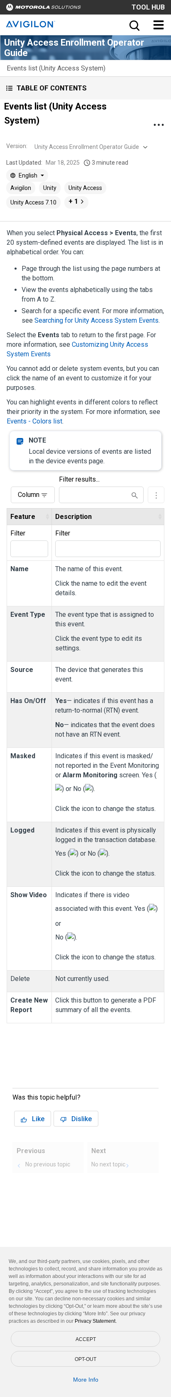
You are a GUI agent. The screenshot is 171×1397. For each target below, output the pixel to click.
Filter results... (79, 479)
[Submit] (135, 495)
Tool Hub (148, 7)
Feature (22, 517)
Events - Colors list (34, 421)
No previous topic (47, 1164)
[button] (85, 88)
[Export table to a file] (156, 495)
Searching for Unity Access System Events (96, 320)
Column (28, 495)
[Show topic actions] (158, 125)
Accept (86, 1339)
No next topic (108, 1164)
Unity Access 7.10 (33, 202)
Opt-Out (85, 1359)
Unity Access (85, 188)
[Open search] (133, 25)
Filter (17, 533)
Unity (49, 188)
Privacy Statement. (96, 1321)
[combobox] (90, 147)
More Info (85, 1379)
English (28, 175)
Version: (16, 146)
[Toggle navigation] (158, 25)
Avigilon (20, 188)
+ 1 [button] (73, 201)
